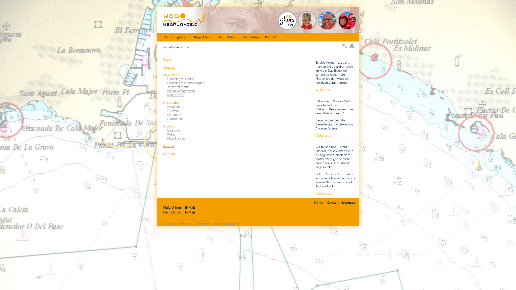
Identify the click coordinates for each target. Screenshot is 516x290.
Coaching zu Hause (180, 79)
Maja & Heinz (176, 138)
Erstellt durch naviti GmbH (177, 224)
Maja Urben (202, 37)
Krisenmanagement (181, 91)
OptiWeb (173, 111)
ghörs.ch (183, 37)
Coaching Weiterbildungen (185, 83)
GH (287, 20)
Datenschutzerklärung (225, 224)
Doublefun (250, 37)
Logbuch (173, 130)
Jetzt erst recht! (178, 87)
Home (168, 37)
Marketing (174, 115)
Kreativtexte (175, 107)
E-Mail (190, 207)
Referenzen (175, 95)
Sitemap (169, 154)
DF (347, 20)
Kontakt (270, 37)
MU (307, 20)
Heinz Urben (226, 37)
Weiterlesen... (324, 90)
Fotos (171, 134)
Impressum (203, 224)
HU (327, 20)
